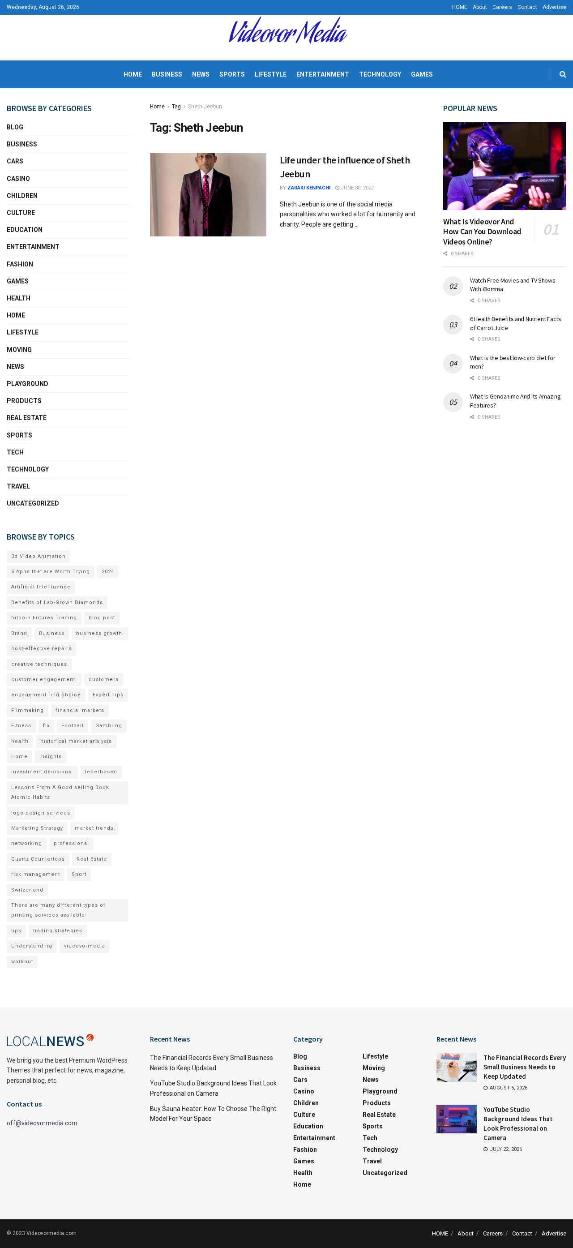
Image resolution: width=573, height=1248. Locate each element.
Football (72, 726)
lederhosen (101, 772)
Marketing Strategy (37, 828)
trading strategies (57, 931)
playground (27, 383)
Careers (502, 7)
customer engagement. (44, 679)
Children (22, 195)
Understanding (31, 946)
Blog (15, 127)
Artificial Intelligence (41, 587)
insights (50, 756)
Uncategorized (33, 503)
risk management (35, 874)
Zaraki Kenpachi (308, 188)
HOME (459, 7)
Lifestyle (270, 74)
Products (24, 400)
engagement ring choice (46, 695)
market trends (94, 828)
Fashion (20, 264)
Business (167, 74)
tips (16, 931)
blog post (102, 618)
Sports (232, 74)
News (201, 74)
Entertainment (322, 74)
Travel (18, 486)
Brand (19, 633)
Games (422, 74)
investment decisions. (42, 772)
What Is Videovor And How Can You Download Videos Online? (482, 231)
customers (104, 679)
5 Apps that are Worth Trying (50, 572)
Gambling (108, 726)
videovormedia (84, 946)
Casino (18, 178)
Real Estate (27, 417)
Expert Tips (108, 695)
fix (46, 726)
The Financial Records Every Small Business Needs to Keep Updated (524, 1067)
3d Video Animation (38, 556)
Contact (527, 7)
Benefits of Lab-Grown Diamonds (57, 602)
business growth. (100, 633)
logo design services (40, 813)
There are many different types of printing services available (58, 910)
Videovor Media (286, 37)
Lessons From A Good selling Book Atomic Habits (60, 792)
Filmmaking (27, 710)
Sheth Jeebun (205, 106)
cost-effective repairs (41, 649)
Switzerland (27, 890)
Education (25, 229)
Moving (19, 349)
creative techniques (39, 664)
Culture (21, 212)
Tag (176, 106)
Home (133, 74)
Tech (15, 452)
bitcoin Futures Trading (44, 618)
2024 (108, 572)
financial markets (80, 710)
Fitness (21, 726)
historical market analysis (76, 741)
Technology (380, 74)
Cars (15, 161)
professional (71, 843)
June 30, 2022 (356, 188)
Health (18, 298)
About (480, 7)
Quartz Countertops (38, 859)
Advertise (554, 7)
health (20, 741)
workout (22, 962)
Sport (79, 874)
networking (26, 843)
